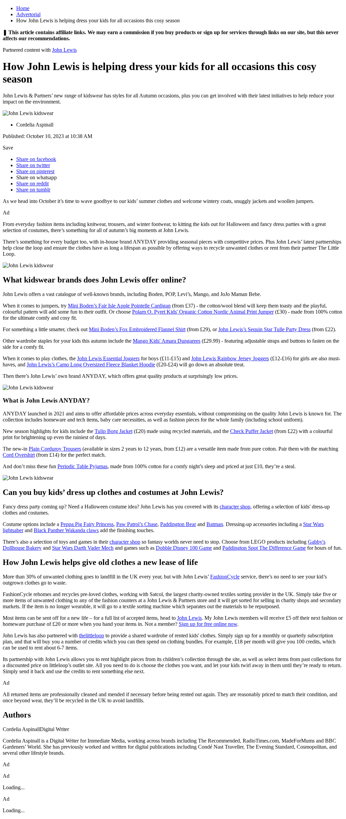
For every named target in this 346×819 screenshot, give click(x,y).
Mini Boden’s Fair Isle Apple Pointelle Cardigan (119, 306)
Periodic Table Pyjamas (82, 466)
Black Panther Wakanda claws (66, 530)
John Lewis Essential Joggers (108, 358)
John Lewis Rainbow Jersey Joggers (230, 358)
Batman (214, 524)
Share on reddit (32, 183)
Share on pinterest (35, 171)
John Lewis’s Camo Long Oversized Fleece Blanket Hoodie (91, 364)
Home (22, 8)
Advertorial (28, 14)
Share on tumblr (33, 189)
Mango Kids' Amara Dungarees (166, 341)
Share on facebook (36, 159)
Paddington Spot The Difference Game (264, 548)
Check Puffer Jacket (251, 431)
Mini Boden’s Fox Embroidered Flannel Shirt (137, 329)
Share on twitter (33, 165)
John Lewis (64, 50)
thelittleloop (91, 635)
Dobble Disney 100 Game (184, 548)
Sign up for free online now (208, 624)
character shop (235, 506)
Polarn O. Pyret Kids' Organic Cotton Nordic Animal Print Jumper (203, 312)
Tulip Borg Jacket (113, 431)
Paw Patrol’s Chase (136, 524)
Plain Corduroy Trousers (55, 449)
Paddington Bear (178, 524)
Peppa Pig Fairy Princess (87, 524)
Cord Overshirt (19, 455)
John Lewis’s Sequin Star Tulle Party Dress (264, 329)
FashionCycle (225, 576)
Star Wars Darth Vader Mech (83, 548)
